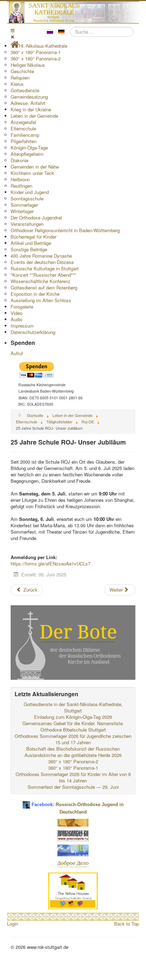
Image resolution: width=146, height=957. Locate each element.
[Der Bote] (73, 642)
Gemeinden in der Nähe (35, 166)
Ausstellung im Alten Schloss (41, 300)
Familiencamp (25, 134)
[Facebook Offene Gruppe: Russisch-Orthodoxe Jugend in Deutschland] (26, 802)
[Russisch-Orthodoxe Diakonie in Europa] (73, 864)
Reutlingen (21, 185)
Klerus (17, 84)
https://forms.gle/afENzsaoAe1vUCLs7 (50, 563)
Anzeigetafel (23, 122)
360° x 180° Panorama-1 (36, 52)
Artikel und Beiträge (31, 243)
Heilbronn (20, 179)
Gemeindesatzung (29, 96)
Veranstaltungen (27, 224)
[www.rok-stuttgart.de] (74, 12)
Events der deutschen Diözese (42, 262)
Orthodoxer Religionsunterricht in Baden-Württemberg (65, 230)
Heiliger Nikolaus (28, 64)
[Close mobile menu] (12, 36)
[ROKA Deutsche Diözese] (73, 849)
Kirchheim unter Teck (32, 173)
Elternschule (23, 128)
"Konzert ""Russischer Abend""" (43, 274)
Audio (16, 319)
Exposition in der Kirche (35, 293)
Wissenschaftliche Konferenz (41, 281)
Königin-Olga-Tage (29, 147)
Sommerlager (24, 204)
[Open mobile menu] (13, 30)
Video (16, 313)
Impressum (22, 325)
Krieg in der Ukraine (31, 109)
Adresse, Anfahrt (28, 103)
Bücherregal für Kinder (33, 236)
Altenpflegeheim (27, 154)
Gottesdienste (25, 90)
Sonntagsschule (27, 198)
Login (12, 923)
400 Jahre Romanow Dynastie (41, 255)
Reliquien (20, 77)
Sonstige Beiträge (29, 249)
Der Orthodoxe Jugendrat (36, 217)
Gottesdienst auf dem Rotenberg (44, 287)
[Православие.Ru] (73, 835)
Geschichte (22, 71)
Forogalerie (22, 306)
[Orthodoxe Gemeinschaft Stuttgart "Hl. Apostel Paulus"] (73, 822)
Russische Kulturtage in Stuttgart (45, 268)
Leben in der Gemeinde (34, 115)
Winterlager (22, 211)
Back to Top (126, 923)
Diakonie (19, 160)
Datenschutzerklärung (33, 332)
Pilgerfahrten (23, 141)
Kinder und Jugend (30, 192)
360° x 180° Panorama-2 (36, 58)
